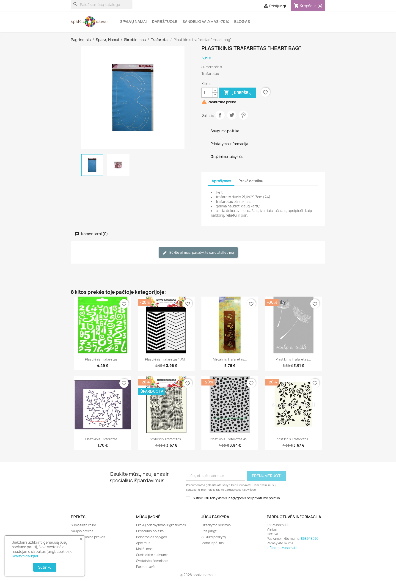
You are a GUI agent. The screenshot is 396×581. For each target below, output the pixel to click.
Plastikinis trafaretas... (102, 359)
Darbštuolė (164, 21)
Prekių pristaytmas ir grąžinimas (161, 525)
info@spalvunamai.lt (282, 547)
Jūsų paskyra (215, 516)
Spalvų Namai (133, 21)
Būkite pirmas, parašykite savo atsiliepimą (201, 252)
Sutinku (45, 567)
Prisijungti (209, 531)
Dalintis (220, 115)
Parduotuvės (146, 566)
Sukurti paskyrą (213, 537)
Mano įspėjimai (212, 543)
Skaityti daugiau (25, 556)
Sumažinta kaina (83, 525)
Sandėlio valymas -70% (205, 21)
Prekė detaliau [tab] (251, 181)
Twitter (231, 115)
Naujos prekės (82, 531)
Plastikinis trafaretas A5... (230, 439)
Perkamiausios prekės (88, 537)
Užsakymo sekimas (216, 525)
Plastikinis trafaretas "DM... (166, 359)
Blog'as (242, 21)
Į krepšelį (237, 92)
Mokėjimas (144, 549)
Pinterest (243, 115)
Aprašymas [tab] (221, 181)
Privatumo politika (150, 531)
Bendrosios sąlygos (151, 537)
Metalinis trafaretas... (230, 359)
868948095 (310, 538)
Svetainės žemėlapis (152, 561)
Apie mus (143, 543)
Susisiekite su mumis (152, 555)
